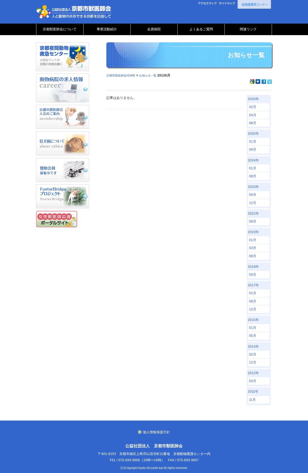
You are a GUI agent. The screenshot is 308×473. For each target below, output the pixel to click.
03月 (252, 248)
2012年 (253, 373)
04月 (252, 115)
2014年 (253, 346)
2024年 (253, 160)
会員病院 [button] (154, 29)
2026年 (253, 99)
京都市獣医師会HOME (120, 75)
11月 (252, 400)
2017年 (253, 285)
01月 (252, 141)
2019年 (253, 232)
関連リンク (248, 29)
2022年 (253, 213)
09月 (252, 149)
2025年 (253, 133)
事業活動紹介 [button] (107, 29)
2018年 (253, 266)
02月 (252, 107)
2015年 (253, 320)
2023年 (253, 187)
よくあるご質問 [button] (201, 29)
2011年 (253, 391)
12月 (252, 203)
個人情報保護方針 (156, 432)
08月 (252, 123)
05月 (252, 336)
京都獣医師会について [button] (60, 29)
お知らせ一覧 (147, 75)
